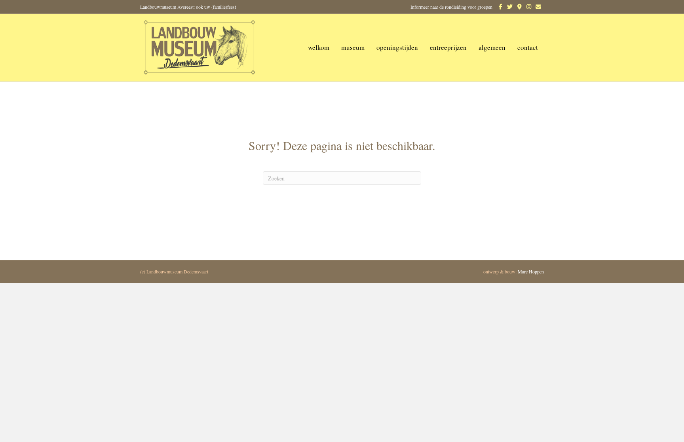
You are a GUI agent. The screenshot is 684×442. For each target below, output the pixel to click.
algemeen (492, 47)
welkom (318, 47)
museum (353, 47)
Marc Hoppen (531, 271)
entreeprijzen (448, 47)
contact (527, 47)
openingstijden (397, 47)
